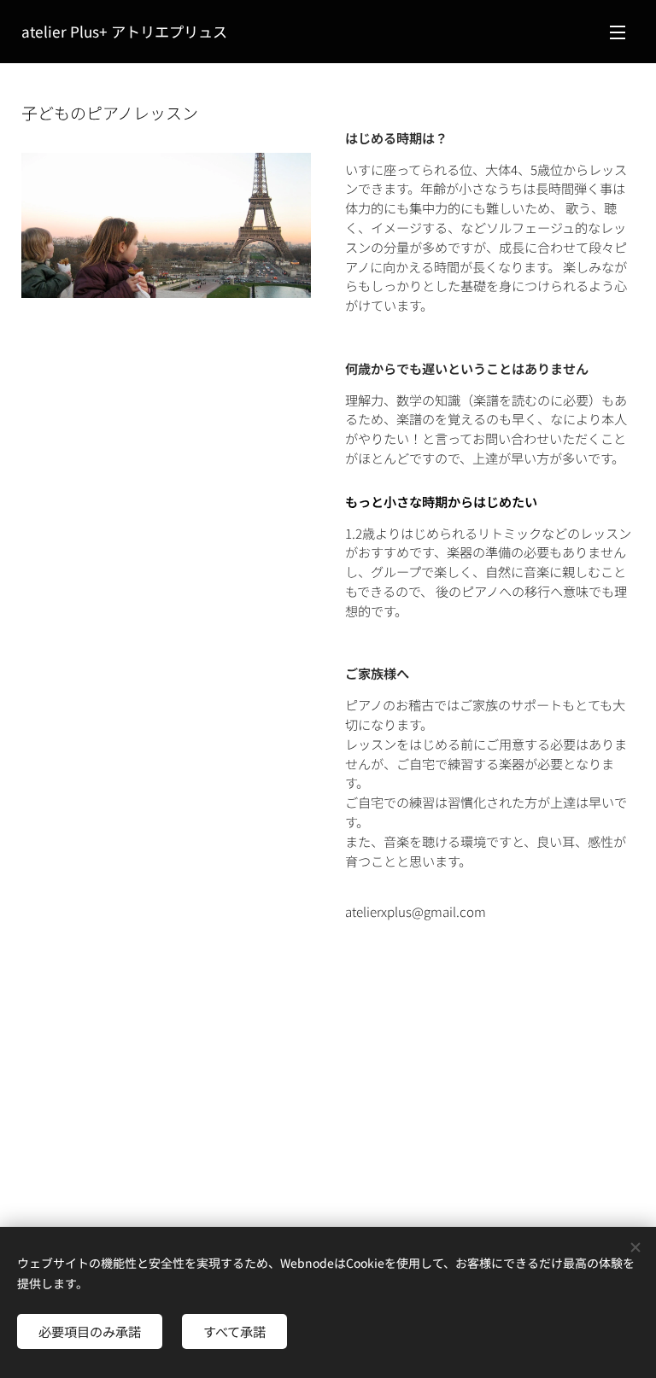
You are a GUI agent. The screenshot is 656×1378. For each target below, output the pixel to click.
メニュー (617, 32)
